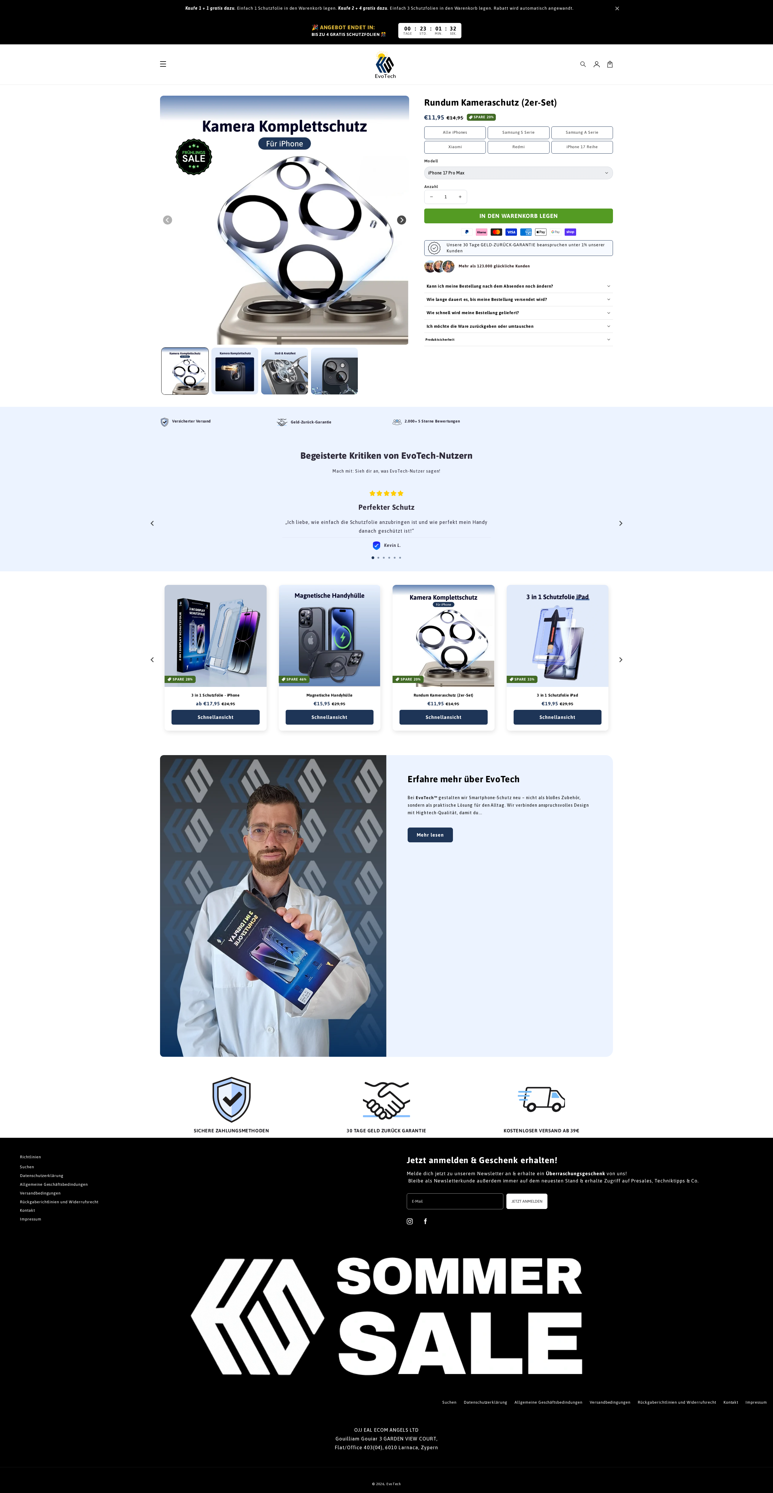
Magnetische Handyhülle (329, 695)
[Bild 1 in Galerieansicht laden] (185, 371)
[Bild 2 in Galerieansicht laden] (234, 371)
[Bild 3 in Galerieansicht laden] (284, 371)
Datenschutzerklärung (41, 1175)
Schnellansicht (215, 717)
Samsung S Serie (518, 132)
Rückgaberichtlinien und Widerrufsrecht (59, 1202)
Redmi (518, 147)
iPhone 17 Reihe (582, 147)
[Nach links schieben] (167, 220)
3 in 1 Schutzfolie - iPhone (215, 695)
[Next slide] (620, 523)
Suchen (27, 1167)
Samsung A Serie (582, 132)
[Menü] (163, 64)
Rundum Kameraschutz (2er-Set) (443, 695)
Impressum (30, 1219)
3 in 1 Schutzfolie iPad (557, 695)
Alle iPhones (455, 132)
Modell (431, 161)
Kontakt (27, 1210)
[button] (583, 64)
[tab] (373, 557)
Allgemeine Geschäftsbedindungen (54, 1184)
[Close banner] (617, 8)
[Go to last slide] (152, 523)
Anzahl (431, 186)
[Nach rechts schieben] (401, 220)
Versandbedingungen (40, 1193)
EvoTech (393, 1484)
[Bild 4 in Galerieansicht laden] (334, 371)
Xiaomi (455, 147)
